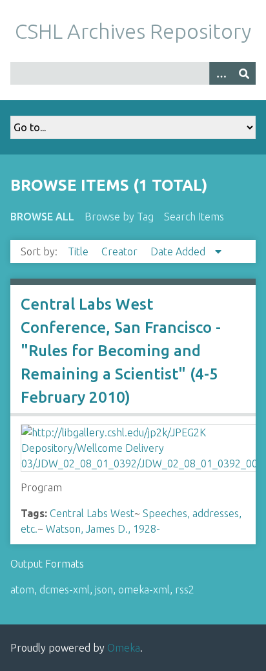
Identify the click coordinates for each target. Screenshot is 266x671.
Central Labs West (92, 513)
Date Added (179, 251)
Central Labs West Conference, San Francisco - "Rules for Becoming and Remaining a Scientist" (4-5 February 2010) (121, 350)
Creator (120, 251)
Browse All (42, 216)
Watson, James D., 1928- (103, 529)
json (104, 589)
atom (22, 589)
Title (79, 251)
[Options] (220, 73)
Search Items (194, 216)
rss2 (184, 589)
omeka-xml (144, 589)
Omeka (123, 648)
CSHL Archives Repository (133, 31)
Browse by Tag (119, 216)
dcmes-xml (64, 589)
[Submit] (244, 73)
